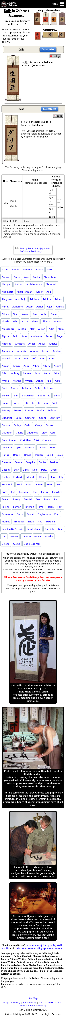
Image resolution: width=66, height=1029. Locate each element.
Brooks (17, 410)
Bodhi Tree (44, 395)
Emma (39, 484)
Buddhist (7, 417)
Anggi (31, 343)
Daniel (17, 454)
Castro (49, 425)
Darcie (27, 454)
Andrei (49, 336)
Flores (19, 514)
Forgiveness (44, 514)
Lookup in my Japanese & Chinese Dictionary (35, 250)
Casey (38, 425)
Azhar (39, 380)
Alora (61, 328)
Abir (49, 291)
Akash (5, 321)
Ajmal (54, 314)
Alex (32, 328)
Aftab (29, 306)
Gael (60, 528)
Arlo (51, 358)
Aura (37, 373)
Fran (56, 514)
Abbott (19, 284)
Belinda (26, 388)
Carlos (27, 425)
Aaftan (39, 269)
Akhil (15, 321)
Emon (50, 484)
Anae (24, 336)
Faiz (56, 499)
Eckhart (17, 477)
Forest (30, 514)
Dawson (6, 462)
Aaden (15, 269)
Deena (18, 462)
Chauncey (32, 432)
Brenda (30, 402)
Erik (13, 491)
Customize (47, 49)
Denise (42, 462)
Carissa (6, 425)
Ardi (17, 358)
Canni (42, 417)
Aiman (25, 314)
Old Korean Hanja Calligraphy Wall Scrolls (38, 948)
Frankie (6, 521)
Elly (61, 477)
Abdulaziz (7, 291)
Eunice (45, 491)
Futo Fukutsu (34, 528)
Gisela (16, 543)
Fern (59, 506)
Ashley (46, 365)
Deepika (30, 462)
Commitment (9, 440)
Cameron (30, 417)
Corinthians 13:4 (29, 440)
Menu (55, 3)
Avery (46, 373)
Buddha (52, 410)
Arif (34, 358)
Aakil (49, 269)
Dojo (34, 469)
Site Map (33, 998)
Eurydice (57, 491)
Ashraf (57, 365)
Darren (39, 454)
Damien (42, 447)
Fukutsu (50, 521)
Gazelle (49, 536)
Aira (35, 314)
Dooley (6, 477)
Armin (16, 365)
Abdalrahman (34, 284)
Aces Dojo (20, 299)
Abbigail (6, 284)
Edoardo (30, 477)
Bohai (57, 395)
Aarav (17, 276)
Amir (15, 336)
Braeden (17, 402)
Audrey (27, 373)
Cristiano (7, 447)
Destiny (6, 469)
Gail (4, 536)
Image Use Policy (11, 1002)
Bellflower (50, 388)
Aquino (56, 351)
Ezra (37, 499)
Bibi (16, 395)
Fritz (39, 521)
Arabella (7, 358)
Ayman (29, 380)
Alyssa (5, 336)
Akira (25, 321)
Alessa (57, 321)
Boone (5, 402)
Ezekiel (28, 499)
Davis (60, 454)
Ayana (5, 380)
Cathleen (7, 432)
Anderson (36, 336)
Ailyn (15, 314)
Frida (31, 521)
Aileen (5, 314)
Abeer (39, 291)
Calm (18, 417)
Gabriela (49, 528)
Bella (37, 388)
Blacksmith (28, 395)
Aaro (26, 276)
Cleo (44, 432)
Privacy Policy (29, 1002)
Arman (5, 365)
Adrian (58, 299)
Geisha (6, 543)
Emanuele (7, 484)
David (50, 454)
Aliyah (41, 328)
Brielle (55, 402)
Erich (4, 491)
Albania (46, 321)
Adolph (47, 299)
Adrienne (17, 306)
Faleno (6, 506)
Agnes (39, 306)
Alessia (22, 328)
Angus (42, 343)
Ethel (34, 491)
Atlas (5, 373)
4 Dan (5, 269)
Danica (6, 454)
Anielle (53, 343)
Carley (17, 425)
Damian (29, 447)
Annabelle (8, 351)
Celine (19, 432)
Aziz (49, 380)
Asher (36, 365)
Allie (51, 328)
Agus (49, 306)
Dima (26, 469)
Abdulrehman (24, 291)
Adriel (5, 306)
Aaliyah (6, 276)
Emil (19, 484)
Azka (57, 380)
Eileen (42, 477)
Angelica (7, 343)
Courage (47, 440)
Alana (34, 321)
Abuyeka (7, 299)
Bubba (40, 410)
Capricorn (54, 417)
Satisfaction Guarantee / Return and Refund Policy (42, 1004)
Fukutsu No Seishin (12, 528)
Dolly (44, 469)
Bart (4, 388)
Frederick (19, 521)
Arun (26, 365)
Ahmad (60, 306)
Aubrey (15, 373)
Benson (6, 395)
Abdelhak (51, 284)
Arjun (42, 358)
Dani (52, 447)
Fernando (7, 514)
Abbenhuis (50, 276)
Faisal (47, 499)
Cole (52, 432)
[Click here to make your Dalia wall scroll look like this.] (13, 99)
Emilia (28, 484)
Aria (25, 358)
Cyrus (19, 447)
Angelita (20, 343)
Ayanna (17, 380)
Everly (16, 499)
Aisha (44, 314)
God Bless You (32, 543)
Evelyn (5, 499)
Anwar (45, 351)
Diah (16, 469)
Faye (40, 506)
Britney (6, 410)
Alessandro (8, 328)
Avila (56, 373)
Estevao (23, 491)
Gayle (37, 536)
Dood (54, 469)
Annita (34, 351)
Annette (22, 351)
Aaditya (27, 269)
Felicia (50, 506)
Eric (59, 484)
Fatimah (29, 506)
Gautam (26, 536)
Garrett (14, 536)
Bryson (29, 410)
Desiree (54, 462)
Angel (60, 336)
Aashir (36, 276)
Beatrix (14, 388)
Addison (34, 299)
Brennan (43, 402)
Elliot (53, 477)
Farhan (17, 506)
